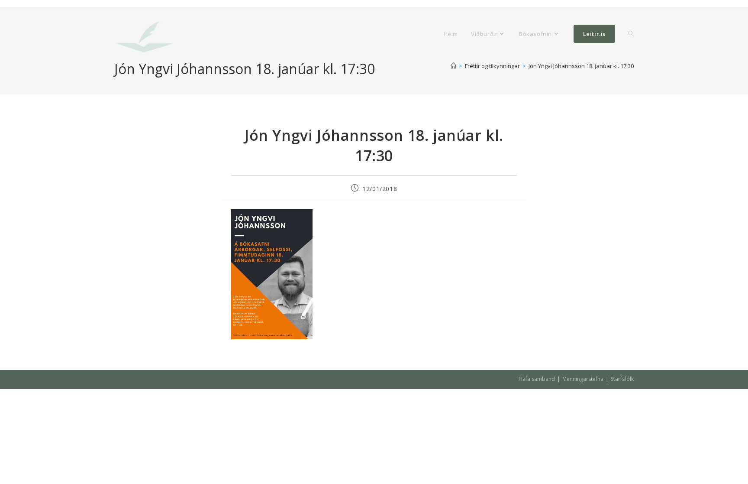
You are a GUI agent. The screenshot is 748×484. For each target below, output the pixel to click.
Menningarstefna (582, 379)
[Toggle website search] (631, 33)
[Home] (453, 66)
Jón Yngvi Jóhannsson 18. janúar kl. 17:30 (581, 66)
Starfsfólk (622, 379)
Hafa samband (537, 379)
